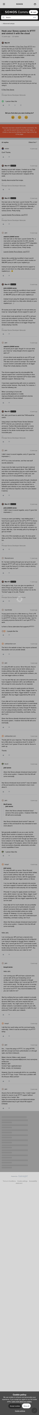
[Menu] (3, 4)
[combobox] (19, 17)
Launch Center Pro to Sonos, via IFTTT (15, 215)
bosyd (7, 864)
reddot (7, 148)
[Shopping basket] (35, 4)
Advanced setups (8, 23)
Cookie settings (22, 1181)
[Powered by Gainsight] (19, 1176)
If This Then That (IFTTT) (24, 47)
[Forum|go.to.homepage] (15, 12)
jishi (6, 233)
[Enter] (3, 17)
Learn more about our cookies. (22, 1401)
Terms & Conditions (9, 1181)
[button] (2, 12)
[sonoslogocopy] (19, 4)
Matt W (7, 43)
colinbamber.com (10, 644)
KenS (6, 764)
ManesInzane (9, 558)
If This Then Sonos (8, 90)
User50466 (8, 610)
